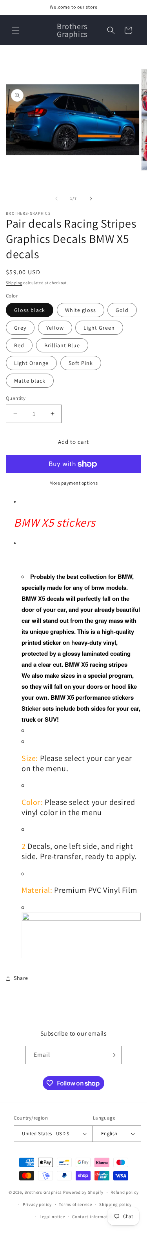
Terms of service (75, 1204)
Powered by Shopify (83, 1192)
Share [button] (21, 977)
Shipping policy (115, 1204)
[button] (15, 30)
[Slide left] (56, 198)
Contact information (93, 1216)
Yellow (55, 327)
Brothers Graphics (43, 1192)
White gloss (80, 310)
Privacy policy (37, 1204)
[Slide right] (91, 198)
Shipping (14, 282)
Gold (122, 310)
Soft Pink (81, 363)
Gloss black (29, 310)
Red (19, 345)
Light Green (99, 327)
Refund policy (124, 1192)
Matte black (29, 380)
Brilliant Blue (62, 345)
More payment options (73, 483)
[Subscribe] (112, 1055)
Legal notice (52, 1216)
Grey (20, 327)
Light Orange (31, 363)
